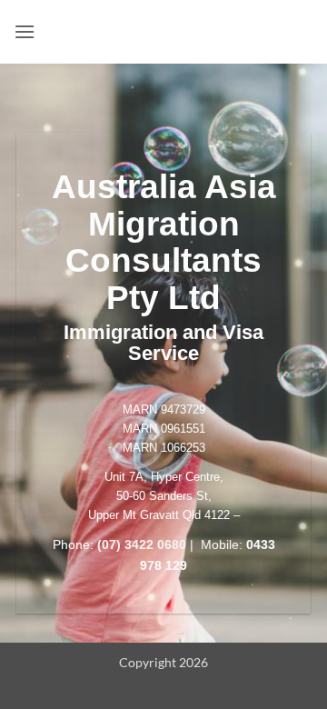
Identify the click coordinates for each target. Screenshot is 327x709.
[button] (24, 31)
